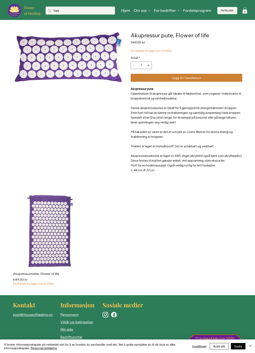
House (29, 7)
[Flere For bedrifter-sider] (178, 11)
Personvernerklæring (44, 348)
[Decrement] (133, 65)
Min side (66, 329)
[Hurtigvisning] (50, 231)
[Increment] (148, 65)
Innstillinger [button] (199, 346)
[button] (244, 10)
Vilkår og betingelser (76, 322)
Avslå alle (219, 346)
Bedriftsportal (71, 337)
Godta (238, 346)
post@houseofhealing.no (33, 315)
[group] (127, 240)
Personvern (69, 315)
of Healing (32, 13)
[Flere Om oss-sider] (149, 11)
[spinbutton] (141, 65)
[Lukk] (250, 346)
